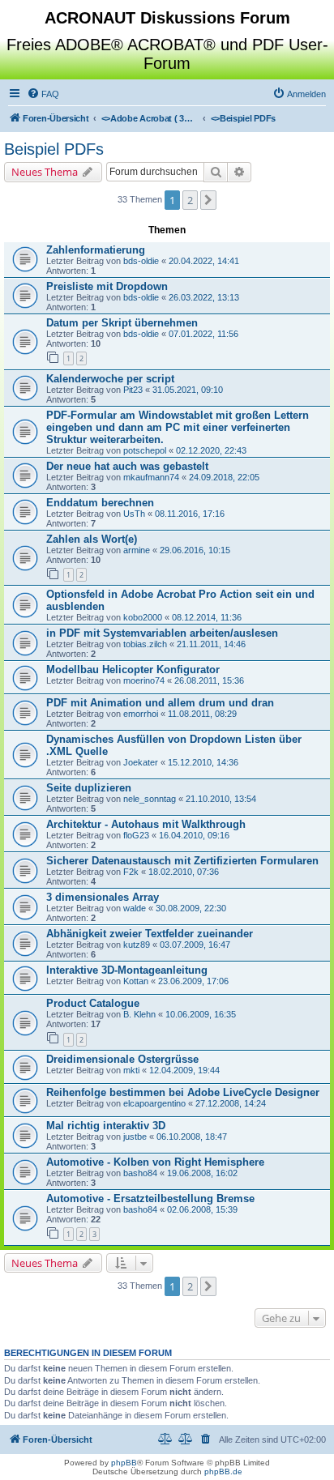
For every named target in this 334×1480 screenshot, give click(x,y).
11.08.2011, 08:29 (202, 714)
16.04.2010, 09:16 (194, 835)
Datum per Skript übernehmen (122, 323)
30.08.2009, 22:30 (191, 908)
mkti (131, 1070)
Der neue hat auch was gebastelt (127, 466)
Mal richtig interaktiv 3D (105, 1126)
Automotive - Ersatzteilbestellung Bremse (150, 1198)
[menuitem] (43, 94)
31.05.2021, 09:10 (187, 390)
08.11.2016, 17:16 (190, 513)
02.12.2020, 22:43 (211, 450)
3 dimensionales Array (102, 897)
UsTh (134, 513)
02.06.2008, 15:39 (202, 1209)
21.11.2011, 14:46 (211, 644)
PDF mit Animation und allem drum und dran (160, 703)
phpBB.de (223, 1471)
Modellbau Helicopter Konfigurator (133, 669)
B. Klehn (139, 1014)
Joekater (140, 762)
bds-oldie (141, 261)
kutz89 (136, 944)
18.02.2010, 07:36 (183, 871)
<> (150, 118)
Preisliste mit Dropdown (107, 286)
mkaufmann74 (151, 477)
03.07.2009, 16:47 (195, 944)
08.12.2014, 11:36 (207, 617)
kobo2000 (142, 617)
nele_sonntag (149, 799)
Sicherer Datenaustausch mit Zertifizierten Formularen (182, 861)
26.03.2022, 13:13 (204, 297)
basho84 (140, 1173)
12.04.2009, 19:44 (184, 1070)
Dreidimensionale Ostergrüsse (122, 1059)
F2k (131, 871)
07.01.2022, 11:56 (203, 334)
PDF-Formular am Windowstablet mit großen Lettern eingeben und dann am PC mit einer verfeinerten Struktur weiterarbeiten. (177, 427)
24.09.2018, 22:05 (224, 477)
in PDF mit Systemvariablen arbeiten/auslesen (162, 633)
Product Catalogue (92, 1003)
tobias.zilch (145, 644)
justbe (135, 1136)
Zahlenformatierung (95, 250)
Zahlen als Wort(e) (91, 539)
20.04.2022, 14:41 (204, 261)
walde (134, 908)
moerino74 (144, 680)
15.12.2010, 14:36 (203, 762)
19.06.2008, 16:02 (202, 1173)
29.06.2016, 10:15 (195, 550)
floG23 (136, 835)
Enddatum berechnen (100, 503)
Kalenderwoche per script (110, 379)
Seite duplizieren (88, 788)
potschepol (144, 450)
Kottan (135, 981)
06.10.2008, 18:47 (191, 1136)
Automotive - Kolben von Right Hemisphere (155, 1162)
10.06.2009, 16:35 (200, 1014)
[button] (208, 200)
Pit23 (133, 390)
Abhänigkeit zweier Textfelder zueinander (149, 934)
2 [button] (190, 200)
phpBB (124, 1462)
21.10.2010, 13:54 (221, 799)
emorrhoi (140, 714)
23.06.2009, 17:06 (193, 981)
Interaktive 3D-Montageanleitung (127, 970)
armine (136, 550)
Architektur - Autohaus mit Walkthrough (146, 824)
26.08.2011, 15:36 (209, 680)
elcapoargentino (154, 1103)
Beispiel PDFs (54, 149)
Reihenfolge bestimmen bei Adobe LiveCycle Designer (182, 1092)
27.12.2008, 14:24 (230, 1103)
